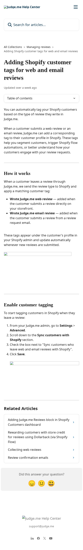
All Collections (13, 47)
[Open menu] (75, 7)
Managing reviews (39, 47)
